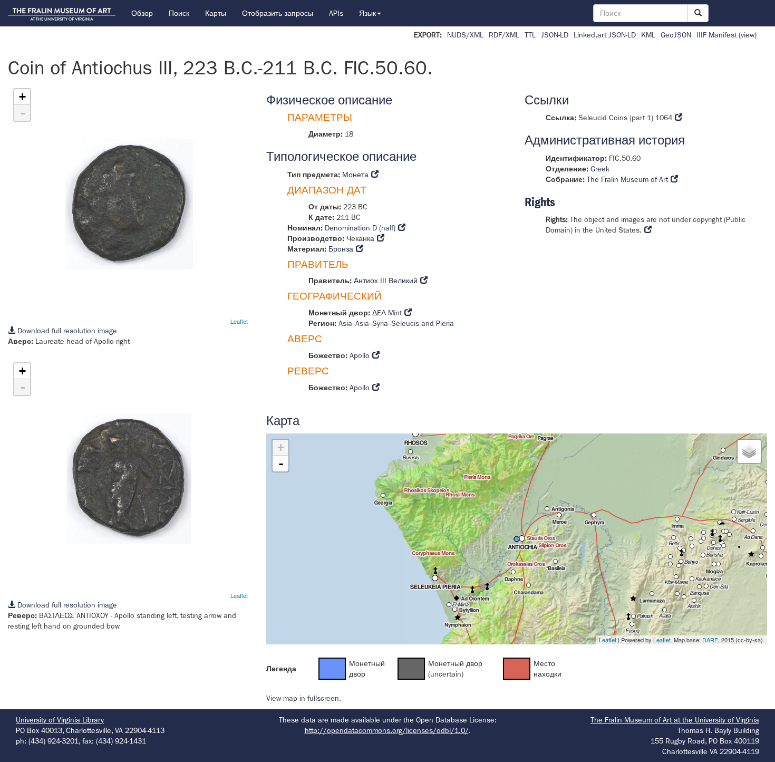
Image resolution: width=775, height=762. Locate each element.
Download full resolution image (66, 330)
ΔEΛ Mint (387, 312)
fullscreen (323, 698)
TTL (530, 35)
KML (648, 35)
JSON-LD (554, 35)
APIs (336, 13)
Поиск (179, 13)
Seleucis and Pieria (422, 323)
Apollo (360, 355)
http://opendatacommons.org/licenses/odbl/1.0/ (387, 730)
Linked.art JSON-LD (605, 35)
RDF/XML (504, 35)
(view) (748, 35)
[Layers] (749, 451)
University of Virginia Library (60, 720)
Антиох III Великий (386, 280)
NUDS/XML (465, 35)
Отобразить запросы (277, 13)
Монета (355, 174)
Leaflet (239, 321)
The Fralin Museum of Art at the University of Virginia (674, 720)
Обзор (142, 13)
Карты (215, 13)
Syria (380, 323)
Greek (599, 168)
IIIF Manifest (716, 35)
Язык (367, 13)
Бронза (340, 249)
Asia (345, 323)
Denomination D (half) (360, 228)
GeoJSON (676, 35)
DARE (710, 639)
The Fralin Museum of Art (627, 179)
